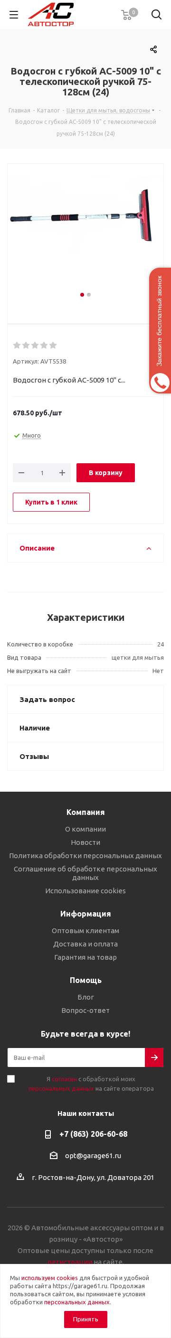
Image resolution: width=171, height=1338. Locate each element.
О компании (85, 829)
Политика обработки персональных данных (85, 855)
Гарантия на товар (85, 957)
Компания (85, 812)
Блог (85, 997)
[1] (17, 345)
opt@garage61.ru (93, 1155)
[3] (35, 345)
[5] (53, 345)
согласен (64, 1079)
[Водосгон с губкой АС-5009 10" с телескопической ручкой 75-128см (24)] (85, 233)
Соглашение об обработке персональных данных (85, 873)
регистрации (70, 1262)
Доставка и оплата (85, 944)
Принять (85, 1319)
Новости (85, 842)
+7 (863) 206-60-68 (93, 1134)
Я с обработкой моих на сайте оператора (91, 1084)
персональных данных (61, 1088)
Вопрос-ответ (85, 1010)
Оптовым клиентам (85, 930)
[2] (26, 345)
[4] (44, 345)
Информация (85, 913)
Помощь (86, 980)
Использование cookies (85, 891)
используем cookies (49, 1277)
